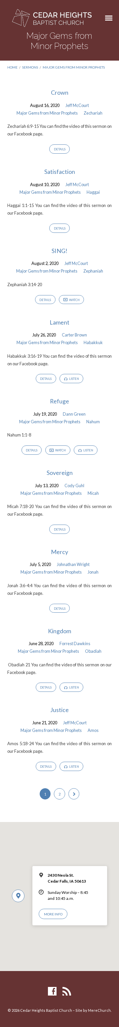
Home (12, 67)
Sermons (30, 67)
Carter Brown (74, 334)
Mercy (59, 551)
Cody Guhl (74, 485)
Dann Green (74, 414)
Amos (93, 730)
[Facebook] (52, 991)
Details (59, 149)
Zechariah (93, 113)
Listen (73, 379)
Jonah (93, 572)
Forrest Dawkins (75, 643)
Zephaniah (93, 271)
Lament (59, 322)
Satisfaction (59, 171)
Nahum (93, 421)
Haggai (93, 192)
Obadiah (93, 651)
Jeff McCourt (77, 105)
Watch (74, 300)
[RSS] (66, 991)
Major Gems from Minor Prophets (74, 67)
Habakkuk (93, 342)
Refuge (59, 401)
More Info (53, 914)
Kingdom (59, 631)
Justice (59, 709)
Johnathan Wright (73, 564)
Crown (59, 92)
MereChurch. (99, 1010)
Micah (93, 493)
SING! (59, 250)
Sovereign (60, 472)
